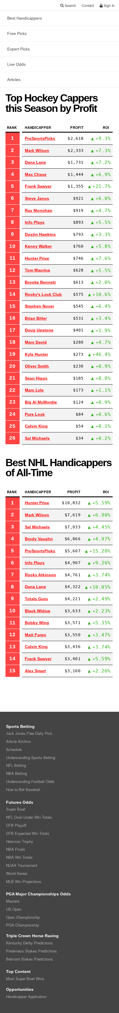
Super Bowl (15, 809)
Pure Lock (35, 414)
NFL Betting (16, 765)
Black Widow (37, 611)
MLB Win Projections (23, 881)
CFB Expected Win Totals (27, 833)
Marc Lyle (34, 390)
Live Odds (16, 64)
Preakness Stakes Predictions (31, 951)
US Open (13, 909)
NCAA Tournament (21, 865)
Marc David (36, 342)
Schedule (14, 749)
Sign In (109, 5)
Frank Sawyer (38, 186)
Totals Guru (36, 598)
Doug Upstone (39, 330)
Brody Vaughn (39, 538)
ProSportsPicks (40, 138)
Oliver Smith (37, 366)
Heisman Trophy (19, 841)
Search (70, 5)
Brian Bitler (36, 318)
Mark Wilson (37, 150)
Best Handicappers (24, 18)
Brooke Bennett (40, 282)
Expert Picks (18, 49)
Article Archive (18, 741)
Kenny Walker (38, 246)
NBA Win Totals (19, 857)
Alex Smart (35, 671)
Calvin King (36, 426)
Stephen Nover (39, 306)
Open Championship (23, 917)
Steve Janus (37, 198)
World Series (16, 873)
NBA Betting (16, 773)
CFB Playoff (16, 825)
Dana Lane (35, 162)
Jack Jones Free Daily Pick (29, 733)
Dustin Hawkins (40, 234)
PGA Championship (22, 925)
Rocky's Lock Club (43, 294)
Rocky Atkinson (40, 575)
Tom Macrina (37, 270)
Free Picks (17, 33)
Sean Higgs (36, 378)
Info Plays (34, 222)
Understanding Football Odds (30, 781)
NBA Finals (15, 849)
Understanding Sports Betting (30, 757)
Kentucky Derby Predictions (29, 943)
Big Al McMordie (41, 402)
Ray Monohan (38, 210)
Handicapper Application (26, 996)
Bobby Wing (37, 622)
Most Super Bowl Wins (25, 978)
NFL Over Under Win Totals (29, 817)
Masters (13, 901)
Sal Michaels (37, 438)
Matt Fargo (35, 634)
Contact (88, 5)
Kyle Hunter (36, 354)
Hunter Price (37, 258)
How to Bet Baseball (23, 789)
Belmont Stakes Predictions (29, 959)
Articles (14, 79)
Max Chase (36, 174)
